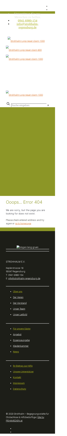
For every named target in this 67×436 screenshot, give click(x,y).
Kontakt (17, 377)
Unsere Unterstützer (23, 371)
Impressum (19, 383)
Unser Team (19, 308)
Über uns (17, 291)
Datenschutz (19, 389)
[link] (48, 105)
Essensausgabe (21, 340)
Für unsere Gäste (21, 328)
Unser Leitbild (20, 314)
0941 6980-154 (27, 20)
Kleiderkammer (21, 346)
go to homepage (23, 223)
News (16, 351)
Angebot (17, 334)
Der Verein (18, 297)
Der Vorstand (20, 303)
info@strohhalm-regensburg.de (27, 25)
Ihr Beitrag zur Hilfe (23, 366)
